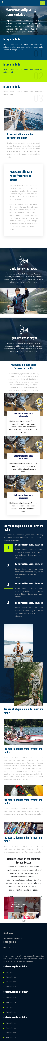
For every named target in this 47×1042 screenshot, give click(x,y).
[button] (41, 896)
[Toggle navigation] (42, 3)
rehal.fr (23, 921)
